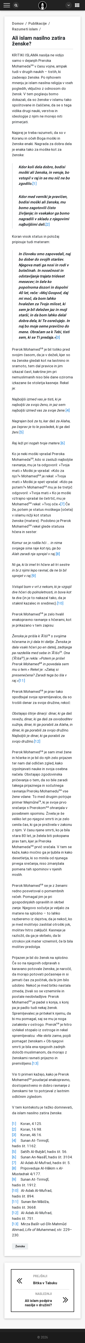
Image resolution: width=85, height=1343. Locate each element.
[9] (34, 576)
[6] (63, 443)
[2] (48, 224)
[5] (21, 432)
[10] (60, 603)
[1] (34, 183)
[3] (58, 337)
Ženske (20, 1246)
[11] (22, 680)
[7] (62, 504)
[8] (58, 554)
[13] (35, 1063)
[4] (68, 410)
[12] (37, 741)
